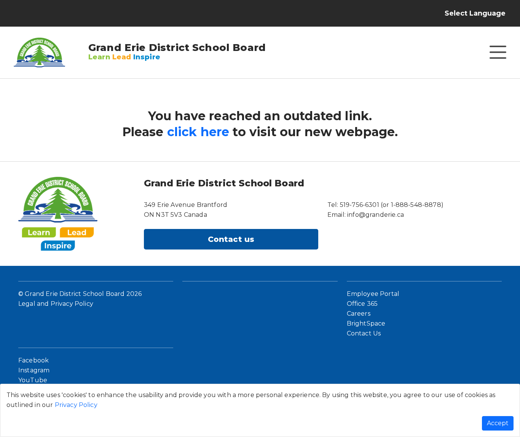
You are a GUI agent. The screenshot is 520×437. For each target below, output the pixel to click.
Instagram (33, 370)
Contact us (231, 239)
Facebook (33, 360)
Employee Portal (373, 293)
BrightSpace (366, 323)
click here (198, 131)
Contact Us (364, 333)
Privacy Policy (76, 404)
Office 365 (362, 303)
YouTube (32, 380)
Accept (498, 423)
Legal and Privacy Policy (55, 303)
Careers (358, 313)
